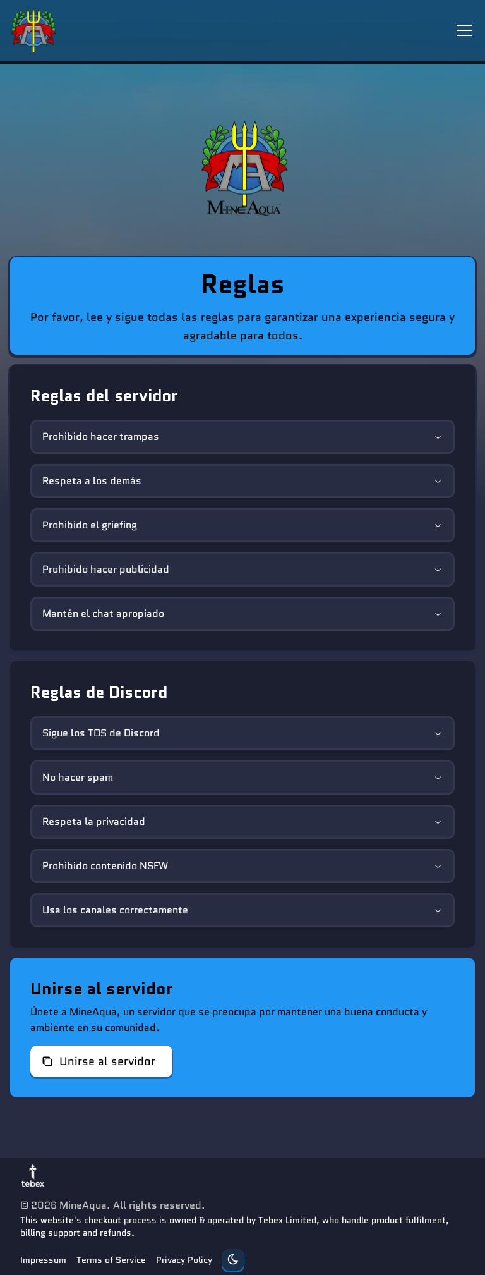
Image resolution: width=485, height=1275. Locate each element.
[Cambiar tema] (233, 1260)
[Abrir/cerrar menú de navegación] (464, 30)
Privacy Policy (184, 1260)
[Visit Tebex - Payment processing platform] (32, 1175)
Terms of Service (111, 1260)
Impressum (43, 1260)
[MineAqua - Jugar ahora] (242, 168)
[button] (101, 1061)
